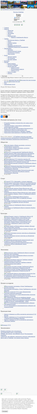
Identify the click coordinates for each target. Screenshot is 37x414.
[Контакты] (6, 394)
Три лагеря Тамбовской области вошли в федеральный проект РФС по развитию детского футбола (20, 201)
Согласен (4, 411)
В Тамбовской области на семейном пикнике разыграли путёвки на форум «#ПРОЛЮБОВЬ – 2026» (20, 300)
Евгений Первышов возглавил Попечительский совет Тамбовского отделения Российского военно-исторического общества (19, 171)
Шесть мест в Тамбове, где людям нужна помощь (15, 338)
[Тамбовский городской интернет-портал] (13, 9)
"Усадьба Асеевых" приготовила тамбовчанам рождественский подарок (17, 126)
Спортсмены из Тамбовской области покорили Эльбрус (19, 207)
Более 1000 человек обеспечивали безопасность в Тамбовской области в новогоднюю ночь (18, 129)
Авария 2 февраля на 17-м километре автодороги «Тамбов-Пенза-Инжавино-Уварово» (18, 317)
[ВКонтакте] (2, 117)
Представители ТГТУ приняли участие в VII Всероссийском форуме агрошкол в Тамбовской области (20, 162)
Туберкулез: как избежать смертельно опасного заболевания (18, 336)
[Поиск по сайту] (22, 25)
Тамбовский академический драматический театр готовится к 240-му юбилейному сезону (18, 243)
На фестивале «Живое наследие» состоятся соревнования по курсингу (16, 148)
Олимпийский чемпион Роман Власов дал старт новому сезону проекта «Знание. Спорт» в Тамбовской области (20, 193)
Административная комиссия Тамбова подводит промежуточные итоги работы (17, 263)
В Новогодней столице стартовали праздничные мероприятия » (17, 138)
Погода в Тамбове (18, 12)
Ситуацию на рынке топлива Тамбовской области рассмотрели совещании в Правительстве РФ (18, 270)
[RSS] (19, 25)
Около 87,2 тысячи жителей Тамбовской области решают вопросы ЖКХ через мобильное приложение (19, 155)
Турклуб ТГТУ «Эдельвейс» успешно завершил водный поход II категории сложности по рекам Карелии (19, 185)
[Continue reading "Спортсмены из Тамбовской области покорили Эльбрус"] (20, 206)
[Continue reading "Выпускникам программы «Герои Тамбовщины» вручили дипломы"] (20, 287)
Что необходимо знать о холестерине (11, 332)
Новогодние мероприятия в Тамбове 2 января (17, 131)
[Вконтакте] (15, 25)
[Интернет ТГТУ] (6, 325)
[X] (7, 117)
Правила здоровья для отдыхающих (11, 331)
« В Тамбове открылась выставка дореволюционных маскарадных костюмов (16, 137)
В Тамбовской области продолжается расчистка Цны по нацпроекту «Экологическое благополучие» (20, 277)
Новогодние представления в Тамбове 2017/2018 (18, 132)
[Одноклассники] (17, 25)
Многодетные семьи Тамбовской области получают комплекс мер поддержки (18, 256)
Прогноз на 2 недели (17, 19)
